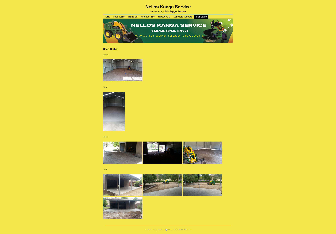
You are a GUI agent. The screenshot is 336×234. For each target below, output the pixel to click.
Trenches (132, 17)
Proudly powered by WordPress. (155, 230)
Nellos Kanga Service (168, 6)
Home (107, 17)
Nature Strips (148, 17)
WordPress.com (186, 230)
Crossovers (164, 17)
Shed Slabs (201, 17)
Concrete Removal (183, 17)
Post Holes (119, 17)
